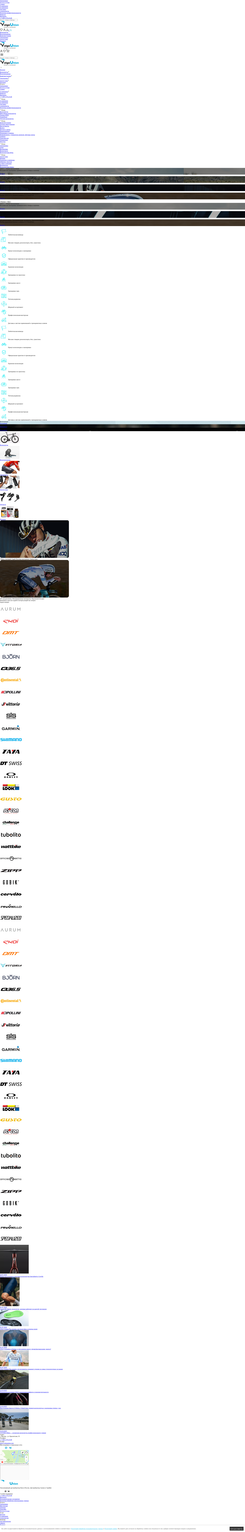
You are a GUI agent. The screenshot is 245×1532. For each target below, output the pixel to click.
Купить (2, 174)
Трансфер (3, 1509)
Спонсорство (4, 1518)
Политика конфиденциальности (10, 13)
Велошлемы (4, 149)
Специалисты (4, 11)
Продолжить (237, 1529)
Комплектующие (5, 36)
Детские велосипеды (7, 119)
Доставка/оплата (5, 1521)
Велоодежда (4, 151)
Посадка (2, 142)
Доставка (3, 9)
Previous (3, 202)
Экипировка (4, 37)
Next (9, 202)
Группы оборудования (7, 124)
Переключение (5, 131)
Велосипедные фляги (7, 167)
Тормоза (2, 136)
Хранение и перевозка (7, 160)
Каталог (2, 70)
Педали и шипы (5, 129)
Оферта (2, 1523)
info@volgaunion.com (7, 1443)
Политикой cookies (111, 1529)
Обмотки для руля (6, 162)
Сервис (2, 4)
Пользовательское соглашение (10, 1499)
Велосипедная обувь (6, 152)
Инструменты (4, 126)
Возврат (2, 1525)
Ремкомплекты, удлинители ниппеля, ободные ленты (17, 135)
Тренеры (3, 1507)
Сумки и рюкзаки (6, 163)
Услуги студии (4, 2)
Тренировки (4, 1)
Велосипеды (4, 32)
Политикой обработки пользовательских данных (87, 1529)
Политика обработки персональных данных (14, 1501)
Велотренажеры (5, 34)
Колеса (2, 128)
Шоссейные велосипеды (8, 113)
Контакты (3, 16)
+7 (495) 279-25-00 (6, 18)
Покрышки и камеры (7, 133)
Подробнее (3, 423)
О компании (4, 6)
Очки (2, 147)
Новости (3, 14)
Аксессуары (4, 39)
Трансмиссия (4, 138)
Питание (3, 41)
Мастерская (4, 1506)
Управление (4, 140)
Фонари (2, 158)
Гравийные (3, 117)
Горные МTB (4, 115)
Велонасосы (4, 165)
